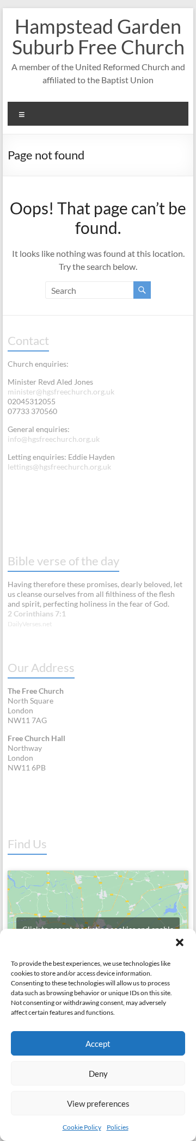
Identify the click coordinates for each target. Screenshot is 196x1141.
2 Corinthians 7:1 (37, 613)
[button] (179, 942)
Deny (98, 1073)
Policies (117, 1127)
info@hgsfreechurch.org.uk (54, 438)
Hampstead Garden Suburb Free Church (98, 36)
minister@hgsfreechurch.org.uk (61, 391)
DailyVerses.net (30, 624)
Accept (98, 1044)
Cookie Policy (82, 1127)
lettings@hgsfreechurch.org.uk (59, 466)
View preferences (98, 1103)
